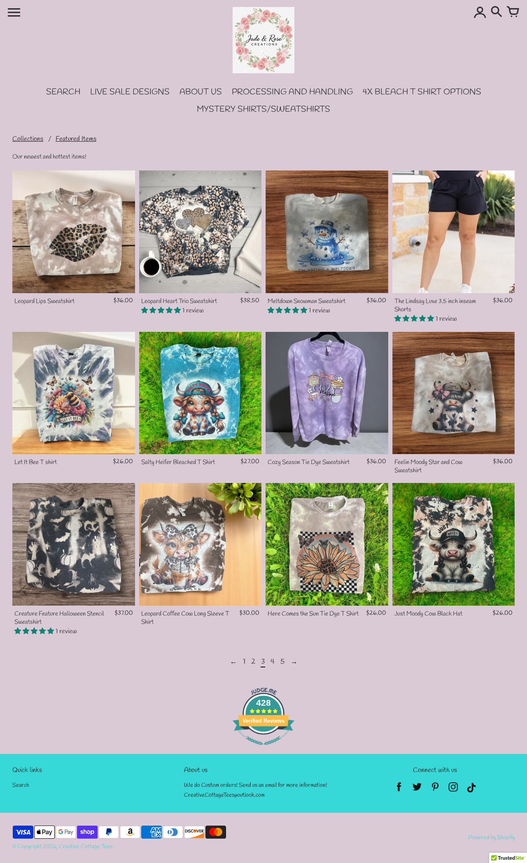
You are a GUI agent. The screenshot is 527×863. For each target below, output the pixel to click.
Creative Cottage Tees (85, 847)
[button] (161, 310)
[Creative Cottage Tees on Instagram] (453, 789)
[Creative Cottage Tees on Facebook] (399, 789)
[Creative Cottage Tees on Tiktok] (471, 789)
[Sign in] (480, 12)
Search (20, 785)
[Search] (496, 12)
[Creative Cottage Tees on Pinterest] (435, 789)
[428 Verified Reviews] (263, 749)
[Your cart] (513, 12)
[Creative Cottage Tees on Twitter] (417, 789)
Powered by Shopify (491, 838)
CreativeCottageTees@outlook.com (224, 795)
